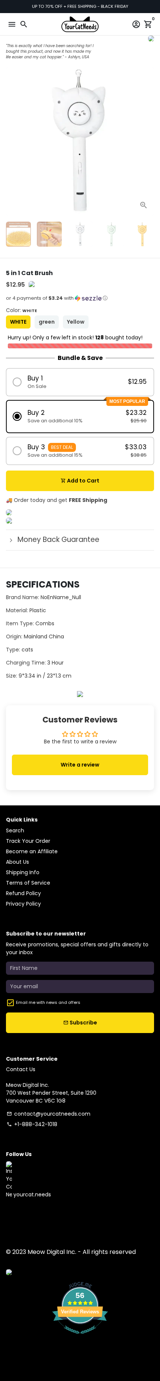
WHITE (18, 322)
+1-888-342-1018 (32, 1124)
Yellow (75, 322)
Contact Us (20, 1069)
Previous (12, 141)
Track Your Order (28, 841)
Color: (21, 310)
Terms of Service (28, 883)
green (47, 322)
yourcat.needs (31, 1194)
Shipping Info (22, 872)
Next (147, 141)
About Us (17, 862)
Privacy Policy (23, 903)
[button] (80, 300)
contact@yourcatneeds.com (48, 1114)
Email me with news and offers (48, 1002)
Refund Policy (23, 893)
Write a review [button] (80, 764)
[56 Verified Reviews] (80, 1337)
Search (15, 830)
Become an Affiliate (32, 851)
